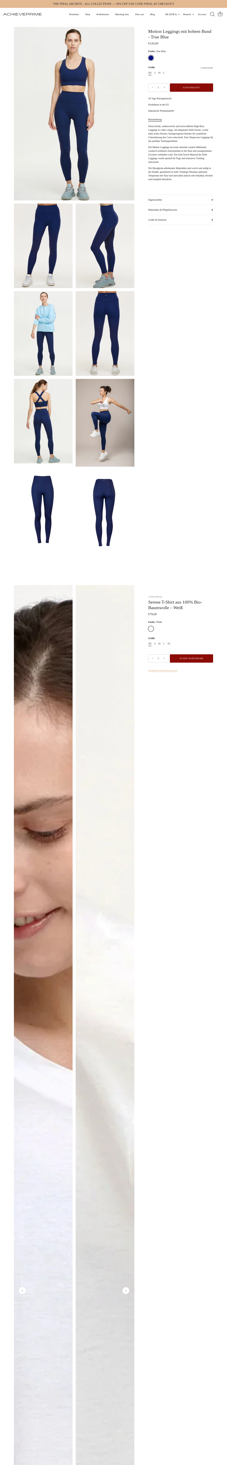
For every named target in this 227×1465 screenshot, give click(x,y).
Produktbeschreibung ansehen (162, 670)
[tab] (156, 119)
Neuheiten (74, 14)
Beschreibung (155, 119)
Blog (152, 14)
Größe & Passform (157, 220)
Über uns (139, 14)
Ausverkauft (191, 87)
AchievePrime (155, 596)
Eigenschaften (155, 199)
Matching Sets (122, 14)
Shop (87, 14)
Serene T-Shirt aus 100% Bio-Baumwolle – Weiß (175, 605)
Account (202, 14)
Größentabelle (207, 68)
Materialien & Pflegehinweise (162, 209)
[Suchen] (212, 14)
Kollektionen (103, 14)
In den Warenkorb (191, 658)
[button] (22, 1290)
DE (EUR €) (171, 14)
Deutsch (187, 14)
